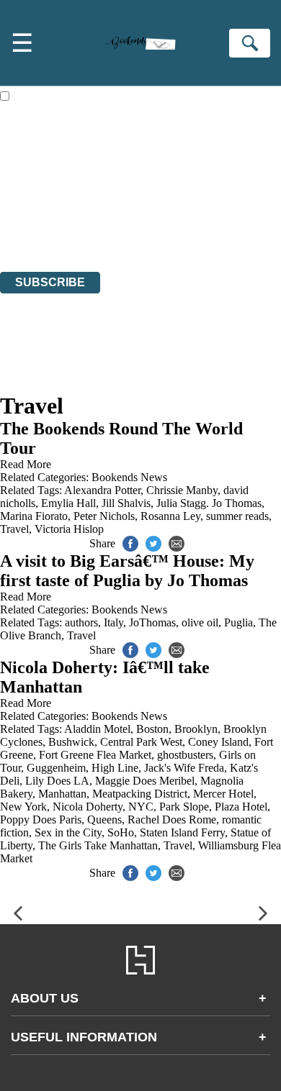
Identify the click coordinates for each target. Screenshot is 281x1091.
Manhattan (62, 794)
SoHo (120, 832)
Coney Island (218, 742)
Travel (14, 529)
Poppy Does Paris (40, 819)
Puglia (238, 622)
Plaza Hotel (241, 806)
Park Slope (184, 806)
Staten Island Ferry (182, 832)
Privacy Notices (54, 226)
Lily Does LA (57, 781)
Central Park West (141, 742)
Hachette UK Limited (148, 187)
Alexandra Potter (102, 490)
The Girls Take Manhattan (98, 845)
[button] (18, 914)
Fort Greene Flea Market (95, 755)
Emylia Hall (68, 503)
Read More (25, 464)
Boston (152, 729)
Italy (113, 622)
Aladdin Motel (97, 729)
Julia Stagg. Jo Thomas (209, 503)
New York (23, 806)
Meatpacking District (139, 794)
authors (81, 622)
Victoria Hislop (69, 529)
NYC (140, 806)
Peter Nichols (104, 516)
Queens (104, 819)
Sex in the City (68, 832)
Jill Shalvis (126, 503)
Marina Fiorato (34, 516)
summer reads (237, 516)
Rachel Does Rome (172, 819)
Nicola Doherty (87, 806)
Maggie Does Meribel (145, 781)
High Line (115, 768)
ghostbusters (185, 755)
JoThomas (152, 622)
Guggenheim (56, 768)
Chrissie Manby (182, 490)
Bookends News (129, 477)
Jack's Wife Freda (184, 768)
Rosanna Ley (170, 516)
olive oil (200, 622)
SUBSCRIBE (50, 282)
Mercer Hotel (223, 794)
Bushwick (71, 742)
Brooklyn (196, 729)
